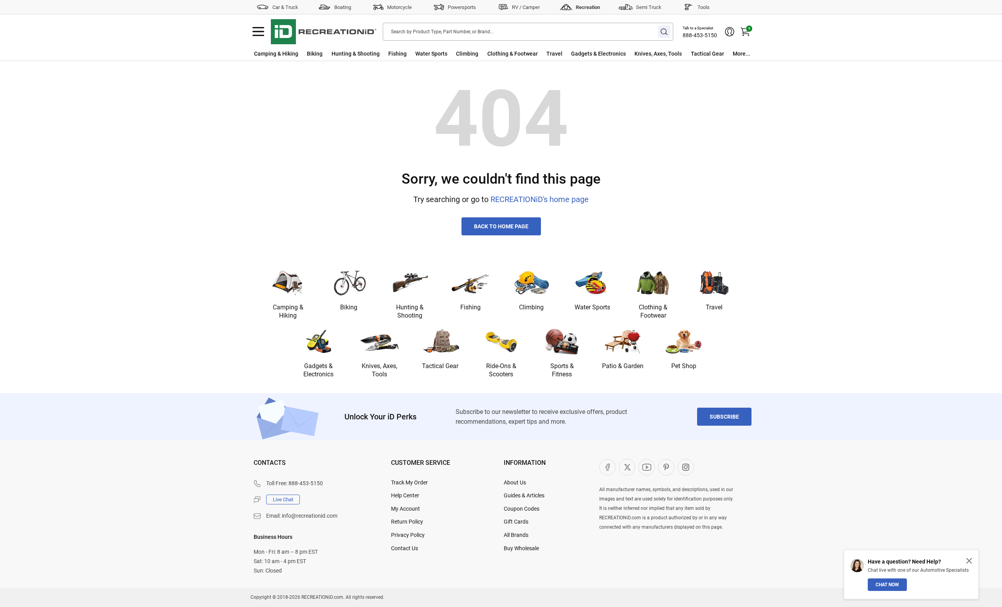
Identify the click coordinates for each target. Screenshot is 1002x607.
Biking (315, 54)
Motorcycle (399, 7)
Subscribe (724, 417)
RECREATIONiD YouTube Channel (646, 467)
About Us (515, 482)
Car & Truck (285, 7)
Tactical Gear (707, 54)
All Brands (516, 535)
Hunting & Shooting (356, 54)
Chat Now (887, 584)
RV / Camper (526, 7)
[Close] (969, 561)
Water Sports (431, 54)
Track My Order (409, 482)
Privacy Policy (408, 535)
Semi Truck (648, 7)
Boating (342, 7)
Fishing (397, 54)
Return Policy (407, 521)
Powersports (462, 7)
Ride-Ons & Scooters (501, 370)
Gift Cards (516, 521)
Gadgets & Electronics (598, 54)
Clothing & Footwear (512, 54)
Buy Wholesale (521, 548)
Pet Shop (683, 366)
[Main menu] (258, 31)
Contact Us (404, 548)
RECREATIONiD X (627, 467)
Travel (554, 54)
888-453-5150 (700, 35)
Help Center (405, 495)
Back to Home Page (501, 226)
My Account (405, 509)
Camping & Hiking (276, 54)
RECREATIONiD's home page (539, 199)
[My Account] (729, 31)
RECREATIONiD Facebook (607, 467)
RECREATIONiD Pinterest (666, 467)
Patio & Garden (622, 366)
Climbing (467, 54)
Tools (703, 7)
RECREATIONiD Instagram (686, 467)
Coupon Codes (521, 509)
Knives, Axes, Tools (658, 54)
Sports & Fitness (562, 370)
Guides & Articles (524, 495)
